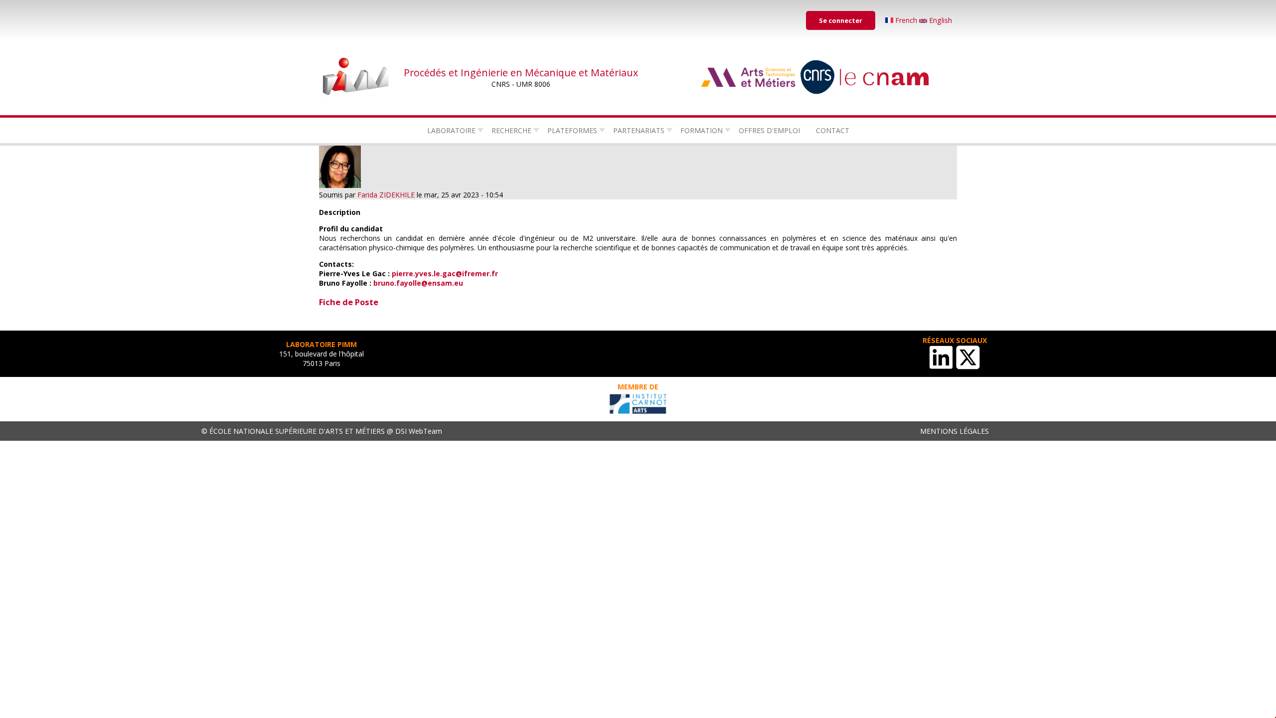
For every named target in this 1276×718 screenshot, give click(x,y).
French (906, 20)
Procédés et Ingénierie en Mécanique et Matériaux (521, 72)
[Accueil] (356, 77)
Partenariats (638, 130)
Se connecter (840, 20)
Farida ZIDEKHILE (386, 194)
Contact (832, 130)
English (939, 20)
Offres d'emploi (769, 130)
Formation (701, 130)
